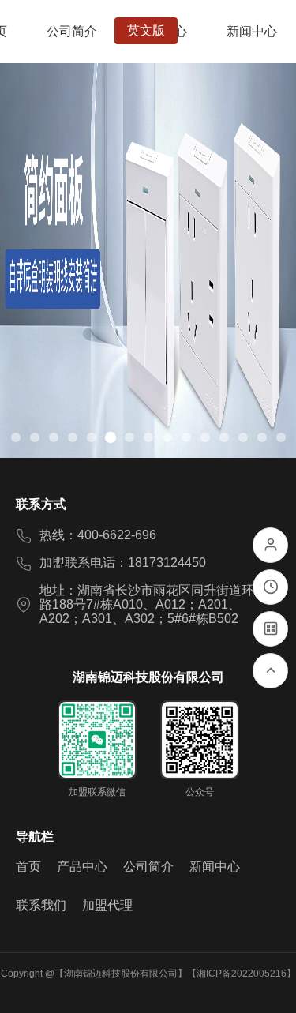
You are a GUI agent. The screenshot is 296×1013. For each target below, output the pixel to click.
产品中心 (82, 866)
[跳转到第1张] (16, 437)
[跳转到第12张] (224, 437)
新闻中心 (214, 866)
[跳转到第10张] (186, 437)
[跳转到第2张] (34, 437)
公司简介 (148, 866)
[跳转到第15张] (281, 437)
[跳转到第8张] (148, 437)
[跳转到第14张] (262, 437)
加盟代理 (107, 905)
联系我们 (41, 905)
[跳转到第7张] (129, 437)
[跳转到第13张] (243, 437)
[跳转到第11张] (205, 437)
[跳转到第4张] (72, 437)
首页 (28, 866)
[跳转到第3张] (53, 437)
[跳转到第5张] (91, 437)
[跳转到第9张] (167, 437)
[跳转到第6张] (109, 437)
